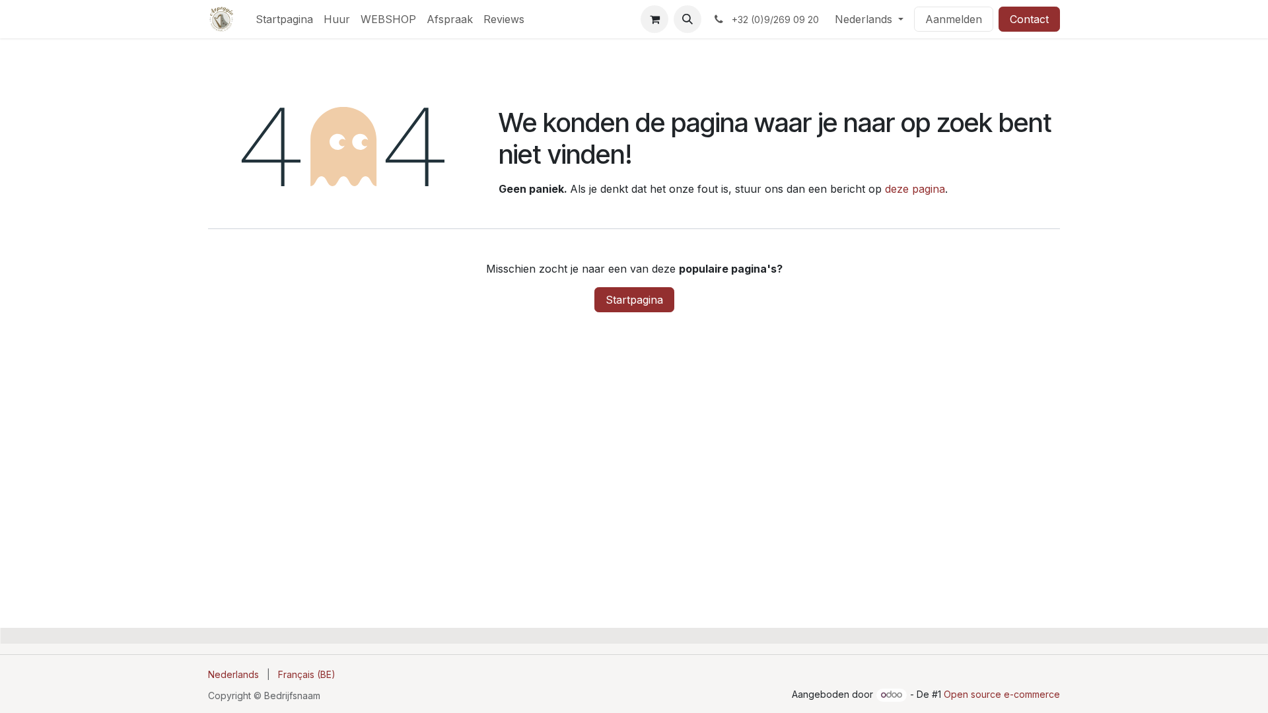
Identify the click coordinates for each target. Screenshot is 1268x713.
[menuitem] (284, 19)
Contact (1029, 19)
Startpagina (634, 299)
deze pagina (915, 188)
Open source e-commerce (1002, 694)
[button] (687, 19)
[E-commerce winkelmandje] (654, 19)
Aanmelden (953, 19)
